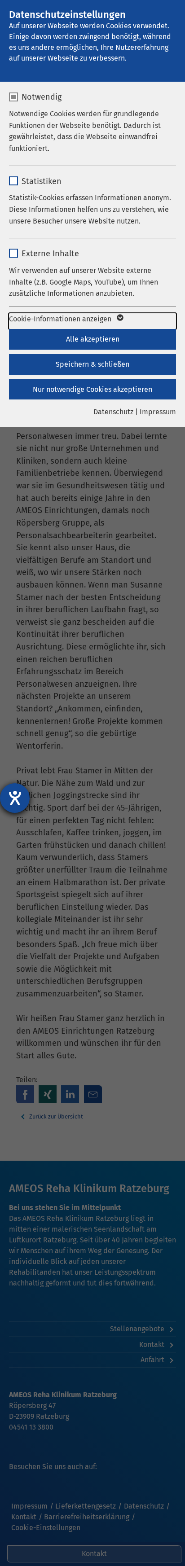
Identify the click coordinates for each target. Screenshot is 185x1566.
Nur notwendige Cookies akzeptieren (92, 389)
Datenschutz (113, 412)
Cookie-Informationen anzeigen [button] (61, 319)
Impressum (158, 412)
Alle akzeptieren (92, 339)
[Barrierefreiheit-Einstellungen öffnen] (15, 798)
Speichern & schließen (92, 364)
